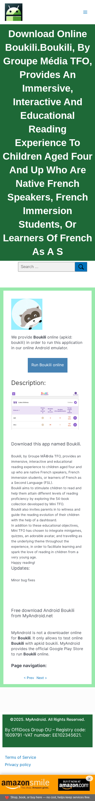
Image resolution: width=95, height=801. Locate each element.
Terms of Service (20, 757)
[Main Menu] (85, 12)
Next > (42, 678)
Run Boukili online (47, 364)
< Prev (29, 678)
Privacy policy (18, 764)
